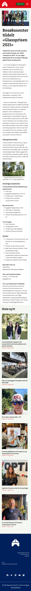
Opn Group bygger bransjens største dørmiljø (15, 381)
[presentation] (15, 326)
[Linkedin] (15, 575)
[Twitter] (11, 575)
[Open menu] (27, 4)
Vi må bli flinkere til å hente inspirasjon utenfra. (12, 524)
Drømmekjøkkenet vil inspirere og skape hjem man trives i (14, 452)
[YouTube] (19, 575)
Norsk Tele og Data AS (20, 586)
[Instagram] (23, 575)
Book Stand (20, 4)
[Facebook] (7, 575)
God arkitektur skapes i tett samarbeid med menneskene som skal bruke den (14, 344)
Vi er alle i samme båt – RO (11, 417)
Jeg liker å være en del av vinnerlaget (15, 488)
